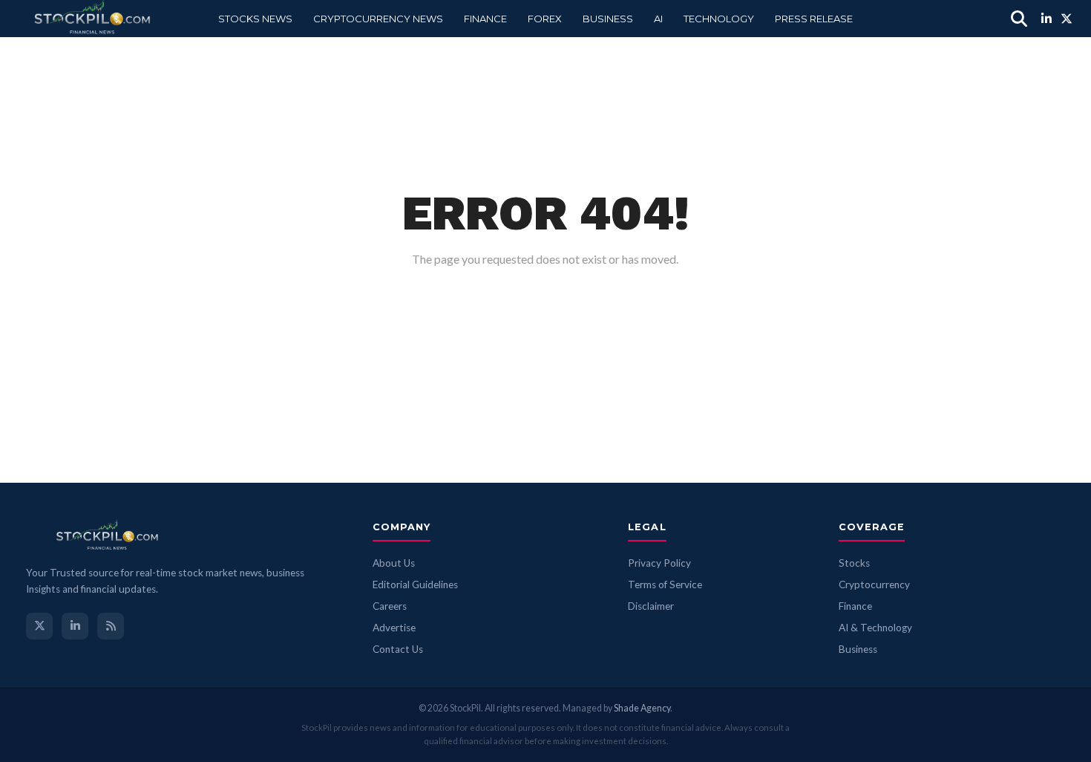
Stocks (854, 563)
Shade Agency (642, 708)
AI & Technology (875, 628)
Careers (390, 606)
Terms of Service (665, 584)
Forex (545, 19)
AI (658, 19)
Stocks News (255, 19)
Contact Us (398, 649)
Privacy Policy (659, 563)
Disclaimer (651, 606)
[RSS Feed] (110, 626)
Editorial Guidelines (415, 584)
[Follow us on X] (39, 626)
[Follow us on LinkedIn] (75, 626)
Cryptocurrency (874, 584)
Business (608, 19)
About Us (394, 563)
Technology (719, 19)
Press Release (814, 19)
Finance (485, 19)
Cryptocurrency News (378, 19)
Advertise (394, 628)
